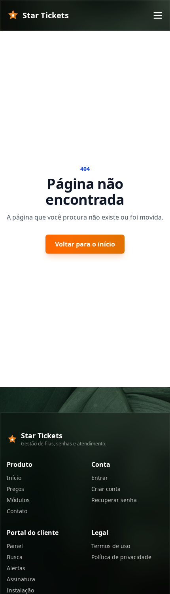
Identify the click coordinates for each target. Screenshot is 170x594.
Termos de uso (110, 546)
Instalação (20, 590)
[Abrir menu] (157, 15)
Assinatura (21, 579)
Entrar (99, 477)
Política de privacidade (121, 557)
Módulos (18, 500)
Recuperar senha (114, 500)
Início (14, 477)
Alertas (16, 568)
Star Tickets (46, 15)
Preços (15, 489)
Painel (15, 546)
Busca (15, 557)
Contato (17, 511)
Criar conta (106, 489)
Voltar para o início (85, 244)
